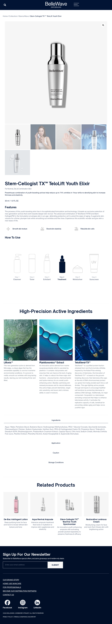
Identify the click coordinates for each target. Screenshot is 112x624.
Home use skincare (12, 584)
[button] (5, 5)
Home (5, 16)
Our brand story (11, 580)
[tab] (56, 420)
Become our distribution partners (19, 591)
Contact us (8, 595)
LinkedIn (37, 607)
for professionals (12, 587)
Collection (13, 16)
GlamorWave (24, 16)
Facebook (7, 607)
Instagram (22, 607)
